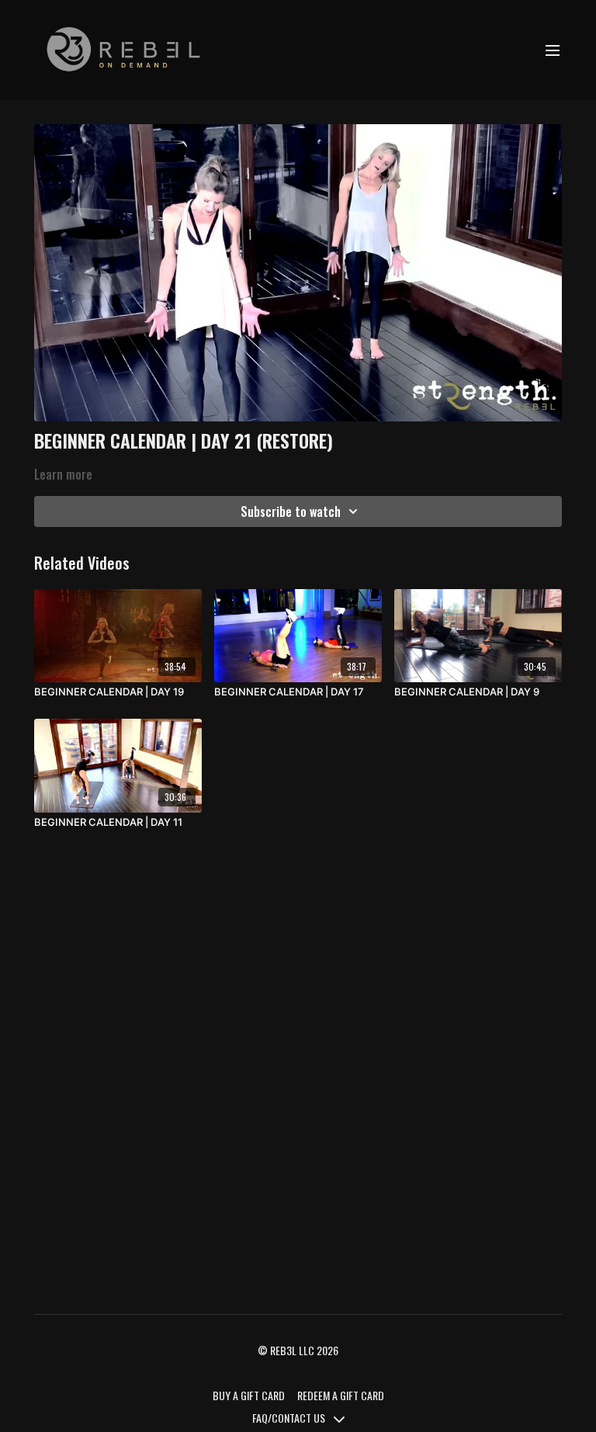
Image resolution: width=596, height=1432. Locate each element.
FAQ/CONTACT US (289, 1417)
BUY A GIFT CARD (249, 1395)
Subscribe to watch (291, 511)
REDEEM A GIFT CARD (340, 1395)
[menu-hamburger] (552, 50)
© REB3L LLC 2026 (298, 1350)
